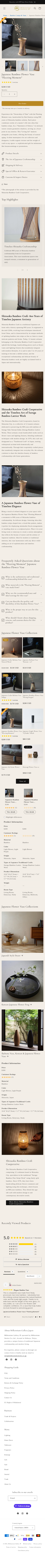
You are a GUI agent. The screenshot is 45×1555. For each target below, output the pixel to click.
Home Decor (8, 1440)
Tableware (7, 1445)
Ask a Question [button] (23, 1264)
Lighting (7, 1435)
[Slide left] (2, 66)
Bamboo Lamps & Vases (18, 15)
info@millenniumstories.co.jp (15, 1356)
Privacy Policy (9, 1388)
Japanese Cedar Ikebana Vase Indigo (11, 696)
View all (22, 781)
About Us (7, 1484)
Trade (6, 1479)
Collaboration (9, 1421)
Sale (5, 1464)
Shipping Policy (9, 1393)
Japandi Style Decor (11, 955)
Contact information (35, 1547)
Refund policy (27, 1543)
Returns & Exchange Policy (13, 1383)
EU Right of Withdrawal (12, 1402)
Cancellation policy (23, 1550)
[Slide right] (42, 66)
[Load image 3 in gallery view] (34, 66)
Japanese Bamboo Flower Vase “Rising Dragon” (33, 696)
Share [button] (6, 184)
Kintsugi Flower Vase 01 (31, 767)
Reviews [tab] (7, 1272)
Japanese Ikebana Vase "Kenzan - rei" (30, 661)
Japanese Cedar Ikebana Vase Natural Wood (11, 661)
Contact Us (8, 1398)
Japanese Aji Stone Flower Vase (11, 768)
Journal (6, 1474)
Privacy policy (38, 1543)
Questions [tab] (21, 1272)
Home (5, 15)
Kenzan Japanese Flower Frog (15, 1004)
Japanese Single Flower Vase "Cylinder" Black (32, 732)
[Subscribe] (34, 1498)
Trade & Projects (10, 1416)
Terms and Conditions (11, 1378)
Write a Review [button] (23, 1259)
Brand (6, 1469)
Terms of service (11, 1547)
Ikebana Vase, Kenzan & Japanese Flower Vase (21, 1055)
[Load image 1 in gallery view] (10, 66)
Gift (5, 1460)
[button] (4, 8)
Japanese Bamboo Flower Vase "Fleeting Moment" (12, 732)
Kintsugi (7, 1455)
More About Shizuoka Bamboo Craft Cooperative (21, 1203)
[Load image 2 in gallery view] (22, 66)
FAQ (6, 1373)
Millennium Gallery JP (14, 1543)
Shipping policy (22, 1547)
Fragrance (7, 1450)
